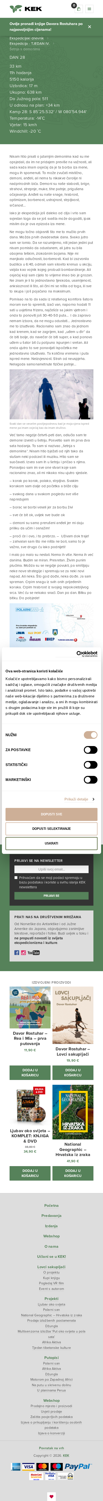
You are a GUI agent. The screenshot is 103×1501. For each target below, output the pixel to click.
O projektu (51, 1272)
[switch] (90, 750)
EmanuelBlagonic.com (51, 1496)
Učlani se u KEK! (51, 1256)
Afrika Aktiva (51, 1342)
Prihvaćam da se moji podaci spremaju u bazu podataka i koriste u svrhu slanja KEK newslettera (52, 882)
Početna (51, 1205)
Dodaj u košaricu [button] (30, 1072)
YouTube (34, 952)
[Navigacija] (89, 9)
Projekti (51, 1298)
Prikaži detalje (76, 799)
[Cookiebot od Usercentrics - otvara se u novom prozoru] (76, 654)
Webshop (51, 1236)
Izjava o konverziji (51, 1433)
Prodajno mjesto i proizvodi (51, 1406)
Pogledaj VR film (51, 1283)
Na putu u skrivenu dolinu (51, 1385)
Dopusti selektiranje (51, 829)
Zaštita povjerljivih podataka (51, 1417)
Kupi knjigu (51, 1278)
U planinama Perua (51, 1390)
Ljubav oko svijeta (51, 1304)
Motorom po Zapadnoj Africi (51, 1380)
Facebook (16, 952)
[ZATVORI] (89, 27)
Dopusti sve (51, 814)
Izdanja (51, 1226)
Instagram (23, 952)
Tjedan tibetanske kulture (51, 1348)
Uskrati (51, 843)
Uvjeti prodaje (51, 1412)
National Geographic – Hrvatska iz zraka (51, 1315)
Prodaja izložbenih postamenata (51, 1321)
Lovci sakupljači (51, 1267)
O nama (51, 1246)
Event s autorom (51, 1289)
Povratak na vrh (51, 1448)
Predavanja (51, 1215)
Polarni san (51, 1310)
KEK (26, 9)
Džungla (51, 1326)
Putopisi (51, 1357)
